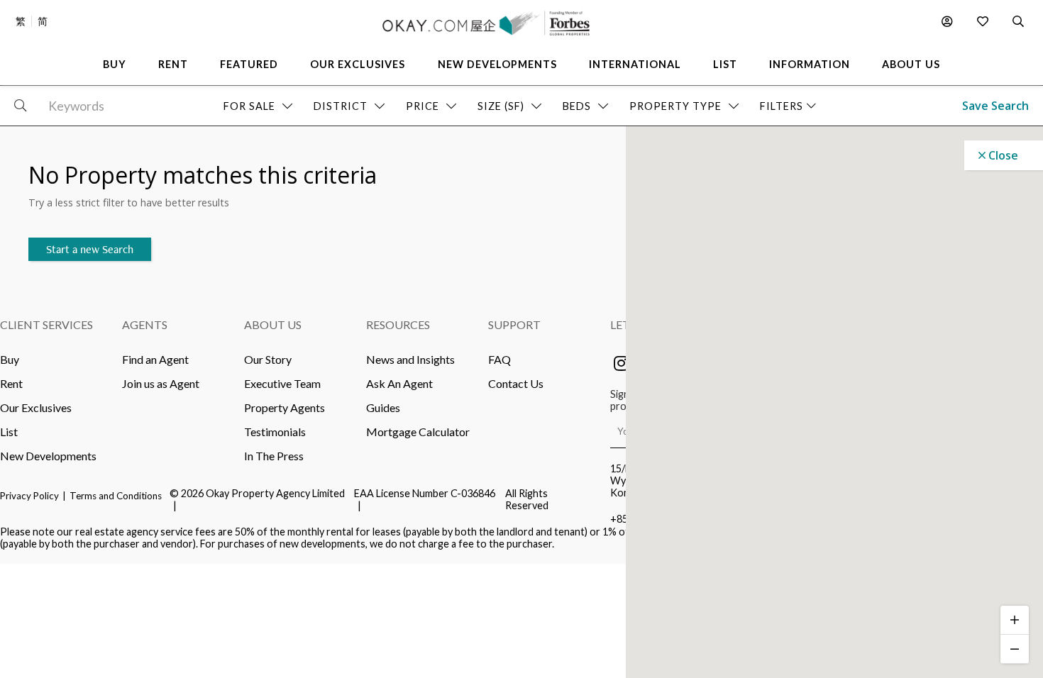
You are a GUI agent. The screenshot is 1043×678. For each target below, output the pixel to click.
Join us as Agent (160, 383)
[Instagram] (620, 363)
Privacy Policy (29, 495)
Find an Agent (155, 359)
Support (514, 324)
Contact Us (515, 383)
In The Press (274, 455)
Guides (383, 407)
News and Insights (410, 359)
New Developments (48, 455)
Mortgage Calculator (418, 431)
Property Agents (284, 407)
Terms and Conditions (116, 495)
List (9, 431)
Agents (144, 324)
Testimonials (275, 431)
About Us (273, 324)
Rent (11, 383)
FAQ (499, 359)
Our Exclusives (36, 407)
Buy (9, 359)
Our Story (268, 359)
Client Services (46, 324)
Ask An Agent (399, 383)
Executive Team (282, 383)
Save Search (995, 105)
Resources (398, 324)
